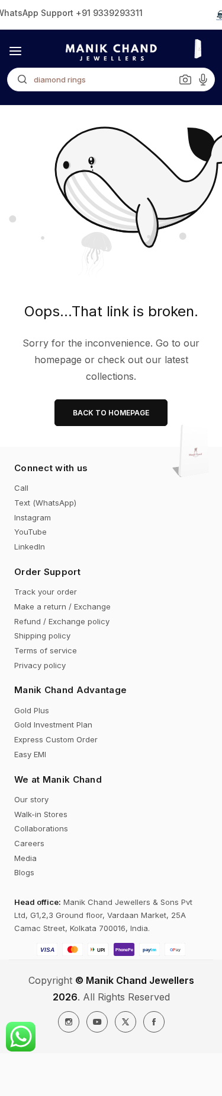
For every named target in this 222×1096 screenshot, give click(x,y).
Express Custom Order (56, 739)
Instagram (32, 517)
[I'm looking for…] (19, 79)
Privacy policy (40, 665)
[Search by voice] (203, 79)
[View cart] (194, 452)
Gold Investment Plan (53, 724)
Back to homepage (111, 412)
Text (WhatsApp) (45, 502)
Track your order (45, 591)
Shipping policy (42, 635)
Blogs (24, 872)
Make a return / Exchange (62, 606)
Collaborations (41, 828)
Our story (31, 799)
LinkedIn (29, 546)
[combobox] (111, 79)
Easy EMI (30, 754)
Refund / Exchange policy (62, 621)
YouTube (30, 531)
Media (25, 858)
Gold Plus (31, 710)
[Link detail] (68, 1022)
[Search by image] (185, 79)
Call (21, 488)
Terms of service (45, 650)
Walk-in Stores (40, 814)
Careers (29, 843)
